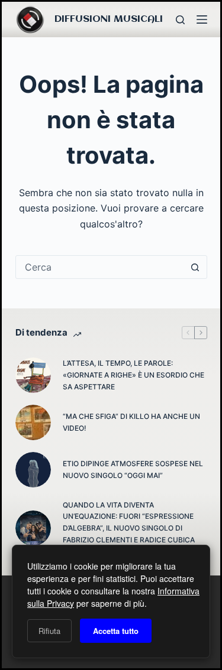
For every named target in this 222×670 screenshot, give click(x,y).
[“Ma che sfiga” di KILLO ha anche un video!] (33, 422)
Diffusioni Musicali (108, 19)
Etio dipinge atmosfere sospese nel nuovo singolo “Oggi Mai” (133, 469)
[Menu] (202, 19)
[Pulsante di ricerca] (195, 267)
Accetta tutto (116, 630)
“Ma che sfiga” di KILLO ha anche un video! (131, 422)
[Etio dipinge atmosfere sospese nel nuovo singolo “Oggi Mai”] (33, 469)
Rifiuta (49, 630)
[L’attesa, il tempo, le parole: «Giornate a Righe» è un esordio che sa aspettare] (33, 375)
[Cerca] (180, 19)
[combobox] (100, 267)
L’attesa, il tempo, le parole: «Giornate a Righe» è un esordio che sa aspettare (133, 375)
